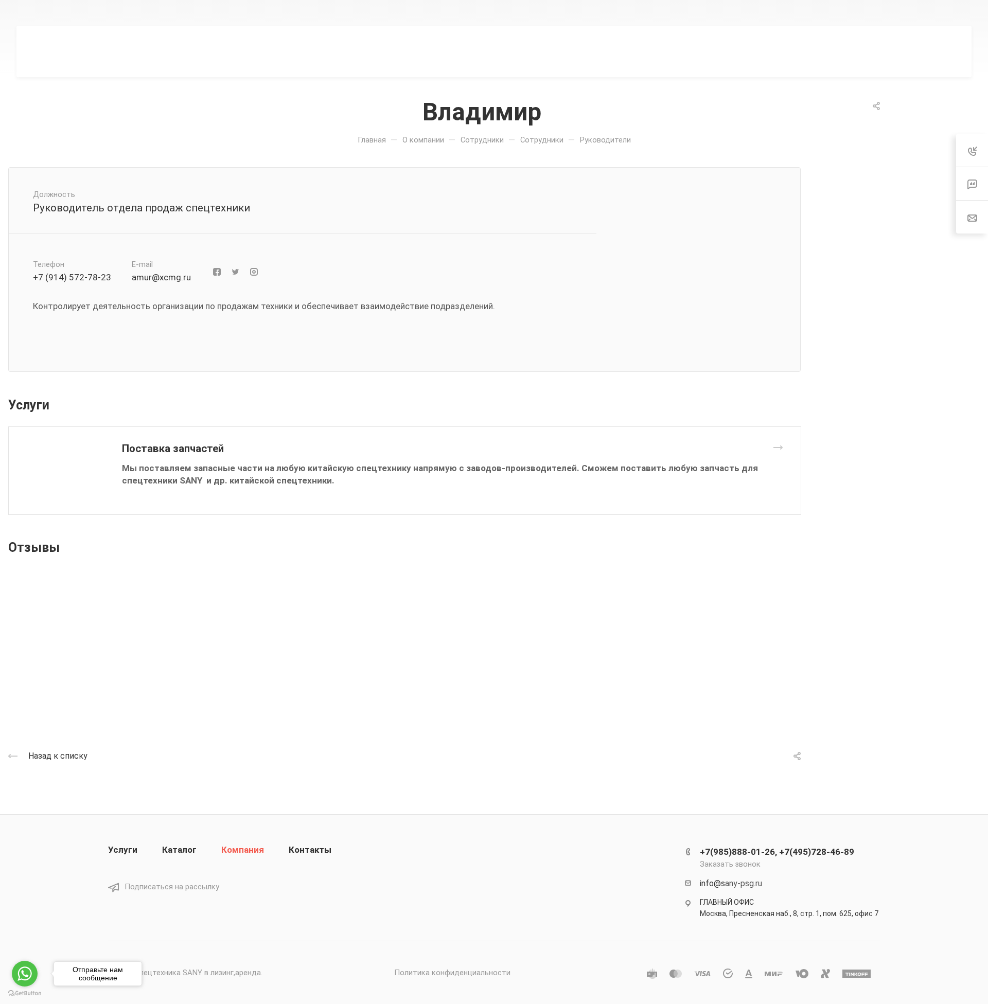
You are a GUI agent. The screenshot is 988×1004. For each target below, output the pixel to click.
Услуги (122, 850)
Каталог (179, 850)
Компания (242, 850)
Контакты (310, 850)
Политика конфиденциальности (452, 972)
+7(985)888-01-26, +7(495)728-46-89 (660, 13)
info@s (712, 883)
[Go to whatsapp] (25, 974)
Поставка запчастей (173, 448)
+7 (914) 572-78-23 (72, 277)
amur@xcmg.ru (161, 277)
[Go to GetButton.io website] (24, 993)
